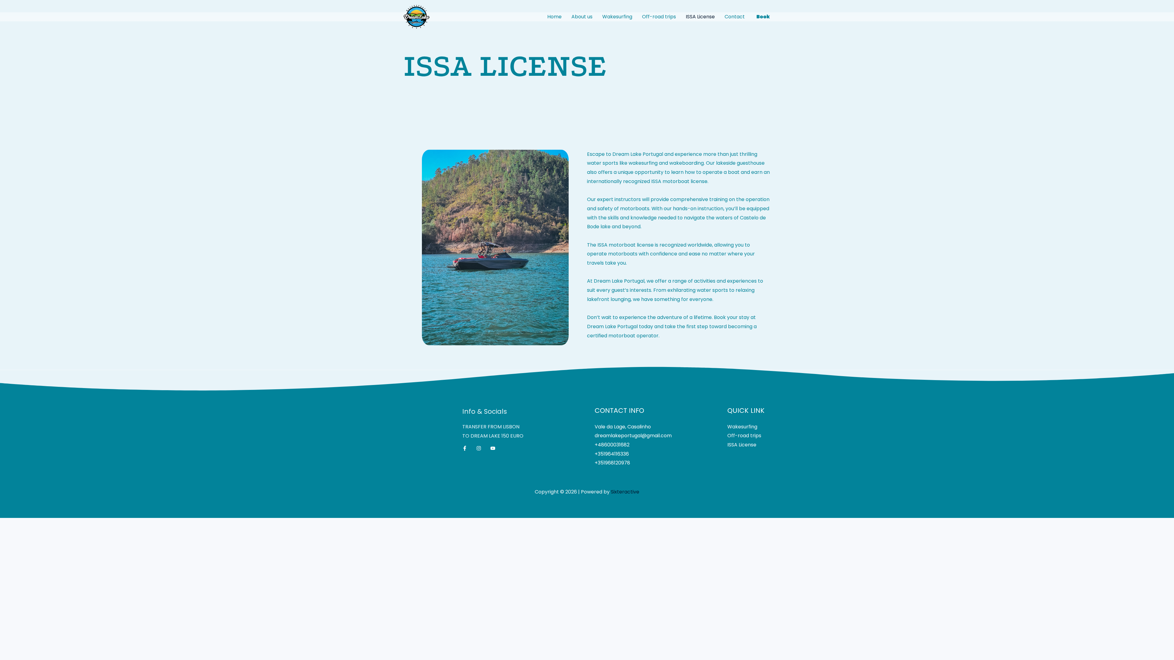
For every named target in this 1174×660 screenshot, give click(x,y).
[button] (763, 17)
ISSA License (700, 16)
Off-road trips (659, 16)
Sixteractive (625, 491)
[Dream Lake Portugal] (417, 16)
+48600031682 (612, 444)
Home (554, 16)
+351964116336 (612, 453)
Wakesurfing (617, 16)
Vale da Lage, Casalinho (623, 426)
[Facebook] (464, 448)
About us (582, 16)
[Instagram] (478, 448)
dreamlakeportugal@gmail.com (633, 435)
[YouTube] (492, 448)
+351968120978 (612, 462)
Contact (735, 16)
